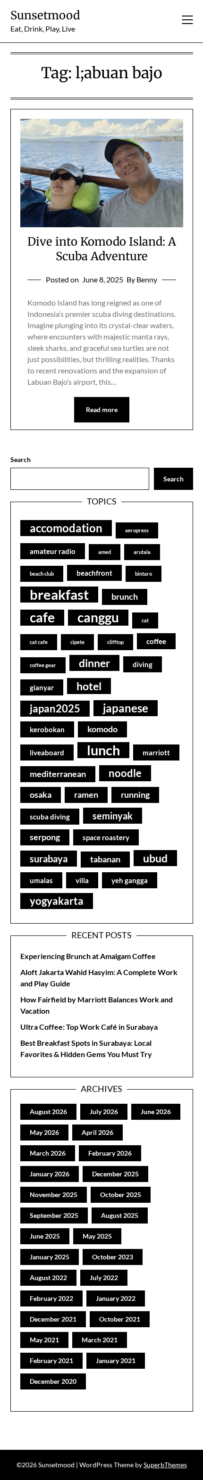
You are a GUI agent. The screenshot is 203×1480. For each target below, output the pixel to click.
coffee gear (43, 665)
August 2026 (48, 1112)
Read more (102, 409)
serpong (45, 837)
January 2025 (49, 1257)
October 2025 (120, 1195)
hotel (89, 686)
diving (142, 664)
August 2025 (119, 1215)
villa (82, 880)
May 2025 (97, 1236)
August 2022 (48, 1277)
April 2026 (97, 1132)
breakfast (59, 595)
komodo (102, 729)
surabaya (49, 858)
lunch (103, 750)
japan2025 (55, 709)
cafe (42, 617)
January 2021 (115, 1360)
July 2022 (104, 1277)
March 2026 (48, 1153)
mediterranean (58, 774)
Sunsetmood (45, 15)
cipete (77, 642)
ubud (155, 858)
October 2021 (119, 1319)
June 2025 (45, 1236)
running (135, 795)
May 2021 (44, 1340)
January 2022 (115, 1298)
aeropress (137, 530)
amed (104, 552)
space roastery (106, 837)
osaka (40, 795)
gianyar (42, 687)
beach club (42, 574)
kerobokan (47, 729)
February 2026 (110, 1153)
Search (20, 459)
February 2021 (51, 1360)
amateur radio (53, 551)
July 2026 (104, 1112)
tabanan (105, 859)
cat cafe (39, 642)
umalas (41, 880)
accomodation (66, 528)
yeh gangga (129, 880)
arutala (142, 552)
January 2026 (49, 1174)
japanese (125, 708)
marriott (156, 752)
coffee (156, 641)
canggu (98, 617)
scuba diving (50, 816)
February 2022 (51, 1298)
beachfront (94, 573)
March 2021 (100, 1340)
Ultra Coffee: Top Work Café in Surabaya (89, 1026)
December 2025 (115, 1174)
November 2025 (53, 1195)
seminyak (113, 815)
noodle (125, 773)
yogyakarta (57, 901)
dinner (94, 663)
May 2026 (44, 1132)
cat (145, 620)
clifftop (115, 642)
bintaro (143, 574)
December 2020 (53, 1381)
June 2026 (156, 1112)
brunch (124, 597)
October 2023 (112, 1257)
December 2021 (53, 1319)
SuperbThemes (165, 1465)
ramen (86, 795)
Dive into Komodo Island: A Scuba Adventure (101, 249)
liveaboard (47, 752)
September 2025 (54, 1215)
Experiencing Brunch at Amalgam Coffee (88, 955)
